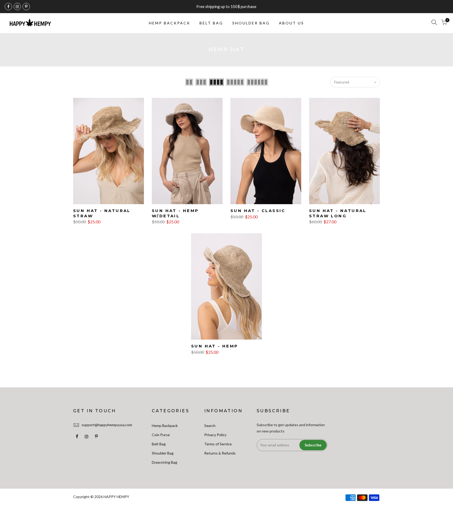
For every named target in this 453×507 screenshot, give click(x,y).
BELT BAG (211, 23)
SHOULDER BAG (251, 23)
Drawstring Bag (164, 462)
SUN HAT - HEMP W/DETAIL (175, 213)
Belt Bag (159, 444)
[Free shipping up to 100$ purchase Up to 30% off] (226, 6)
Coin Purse (161, 434)
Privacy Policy (215, 434)
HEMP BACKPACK (169, 23)
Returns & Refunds (220, 453)
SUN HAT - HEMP (214, 346)
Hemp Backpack (165, 425)
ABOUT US (291, 23)
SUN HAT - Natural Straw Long (337, 213)
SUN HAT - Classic (257, 210)
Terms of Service (218, 444)
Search (209, 425)
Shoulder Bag (163, 453)
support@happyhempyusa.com (107, 425)
